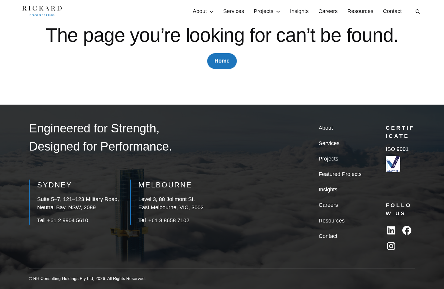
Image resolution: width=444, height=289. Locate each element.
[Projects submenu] (278, 11)
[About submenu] (212, 11)
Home (222, 61)
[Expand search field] (417, 11)
